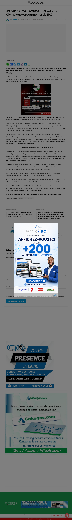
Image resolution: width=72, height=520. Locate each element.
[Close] (57, 222)
